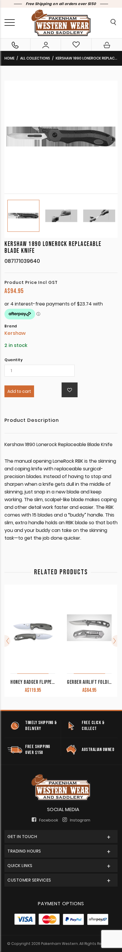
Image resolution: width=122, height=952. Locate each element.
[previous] (7, 641)
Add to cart (19, 391)
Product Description (31, 421)
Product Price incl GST (31, 282)
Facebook (48, 820)
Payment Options (61, 903)
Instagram (80, 820)
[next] (114, 641)
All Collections (35, 58)
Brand (10, 326)
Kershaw (15, 333)
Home (9, 58)
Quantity (13, 360)
